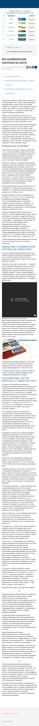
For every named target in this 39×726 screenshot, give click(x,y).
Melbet (11, 23)
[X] (36, 67)
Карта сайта (14, 713)
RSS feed (5, 713)
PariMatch (11, 27)
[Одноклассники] (30, 67)
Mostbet (11, 31)
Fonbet (11, 39)
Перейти (31, 19)
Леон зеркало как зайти (16, 197)
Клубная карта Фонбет (13, 76)
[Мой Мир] (33, 67)
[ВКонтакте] (27, 67)
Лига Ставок (11, 35)
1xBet (11, 19)
